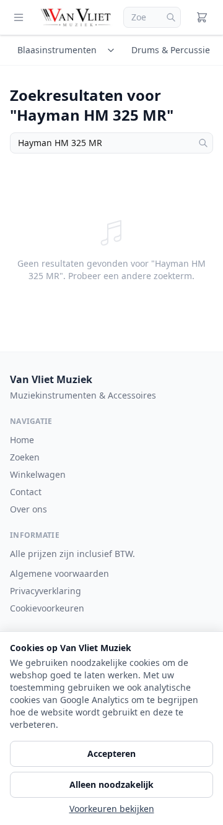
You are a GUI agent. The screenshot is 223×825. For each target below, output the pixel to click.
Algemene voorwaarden (59, 573)
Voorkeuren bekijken (111, 808)
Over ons (28, 509)
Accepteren (111, 753)
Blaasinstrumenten (57, 50)
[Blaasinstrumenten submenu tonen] (112, 50)
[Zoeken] (171, 17)
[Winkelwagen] (202, 17)
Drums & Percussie (170, 50)
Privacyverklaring (45, 591)
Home (22, 440)
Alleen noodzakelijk (111, 784)
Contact (26, 492)
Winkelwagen (38, 474)
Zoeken (25, 457)
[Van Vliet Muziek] (76, 17)
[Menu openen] (18, 17)
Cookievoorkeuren (47, 608)
